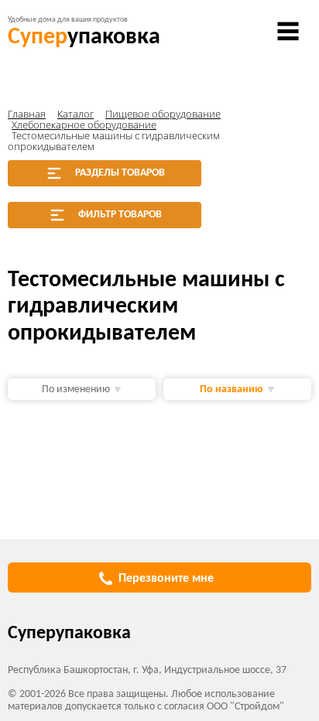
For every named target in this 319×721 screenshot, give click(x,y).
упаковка (84, 38)
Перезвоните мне (166, 578)
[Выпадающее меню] (288, 30)
